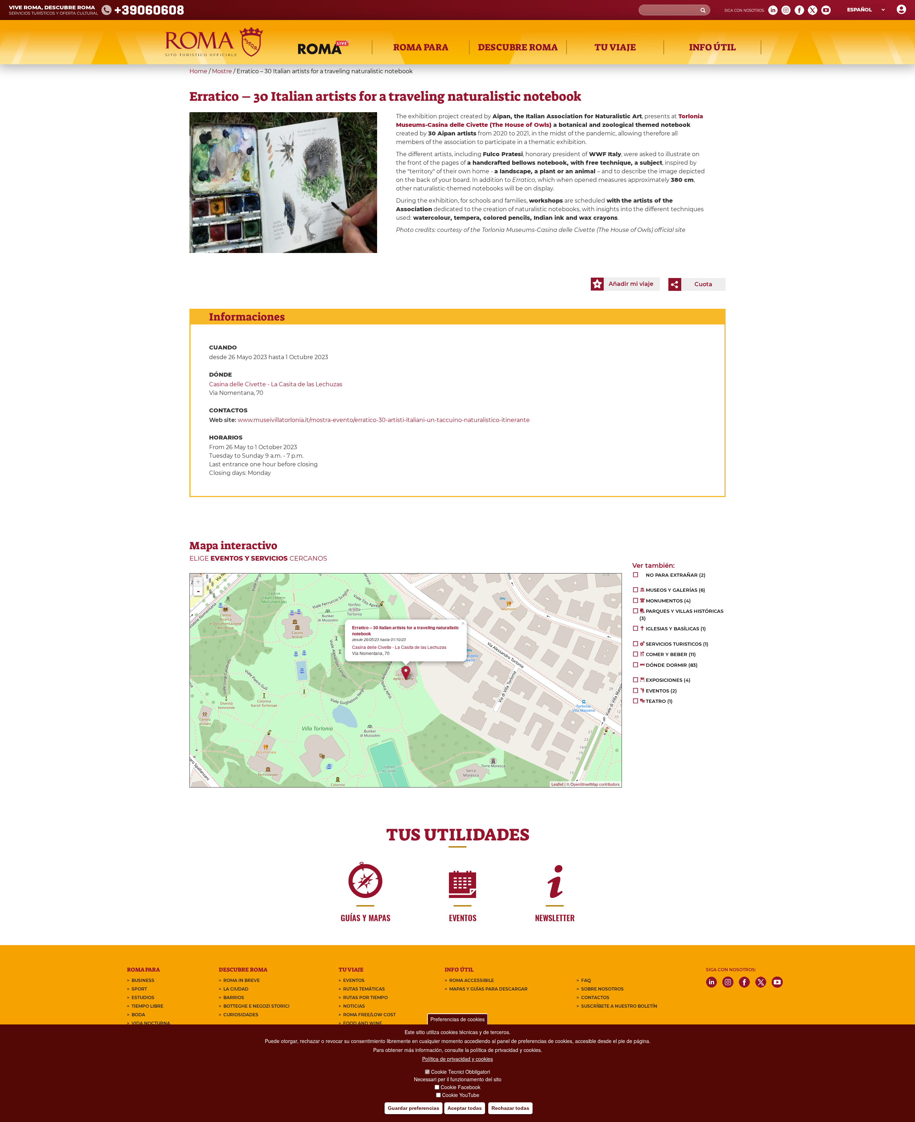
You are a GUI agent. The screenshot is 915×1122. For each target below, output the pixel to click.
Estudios (143, 997)
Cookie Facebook (460, 1087)
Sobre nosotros (602, 989)
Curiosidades (240, 1014)
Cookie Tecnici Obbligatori (460, 1071)
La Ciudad (235, 989)
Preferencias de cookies (457, 1019)
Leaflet (557, 784)
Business (143, 980)
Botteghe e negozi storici (256, 1006)
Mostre (222, 71)
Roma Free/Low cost (369, 1014)
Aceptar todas (464, 1108)
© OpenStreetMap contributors (593, 784)
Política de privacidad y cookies (457, 1058)
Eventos (354, 980)
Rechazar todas (510, 1108)
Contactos (595, 997)
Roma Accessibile (471, 980)
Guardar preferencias (413, 1108)
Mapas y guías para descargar (488, 989)
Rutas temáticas (364, 989)
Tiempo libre (147, 1006)
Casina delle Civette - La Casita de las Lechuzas (275, 384)
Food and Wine (362, 1023)
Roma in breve (241, 980)
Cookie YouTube (460, 1094)
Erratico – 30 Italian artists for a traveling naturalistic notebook (405, 631)
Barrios (233, 997)
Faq (586, 980)
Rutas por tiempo (365, 997)
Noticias (354, 1006)
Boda (138, 1014)
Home (198, 71)
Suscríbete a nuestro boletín (619, 1006)
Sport (139, 989)
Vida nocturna (151, 1023)
